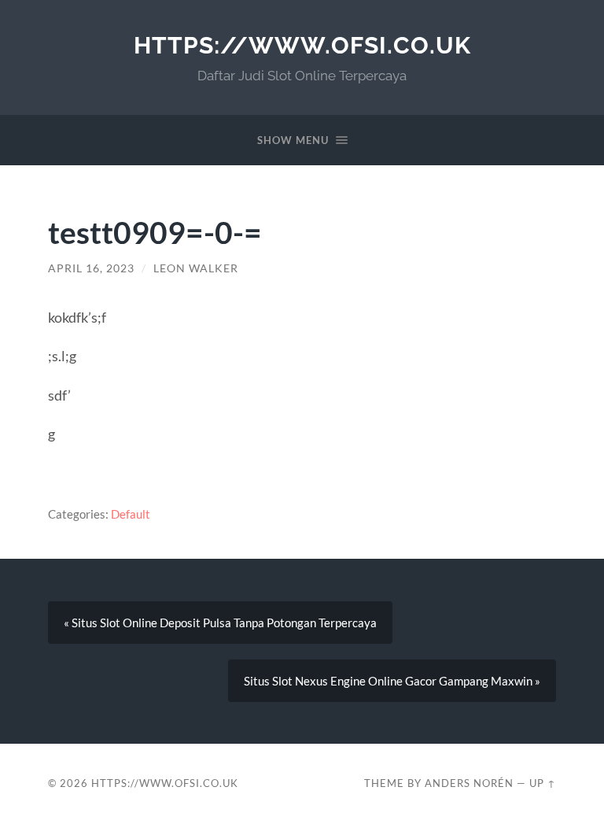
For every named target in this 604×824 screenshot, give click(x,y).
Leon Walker (195, 268)
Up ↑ (542, 783)
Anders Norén (469, 783)
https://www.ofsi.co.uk (302, 45)
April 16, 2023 (91, 268)
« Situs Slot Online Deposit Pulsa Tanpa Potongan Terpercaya (220, 622)
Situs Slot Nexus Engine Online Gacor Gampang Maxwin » (392, 681)
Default (130, 514)
